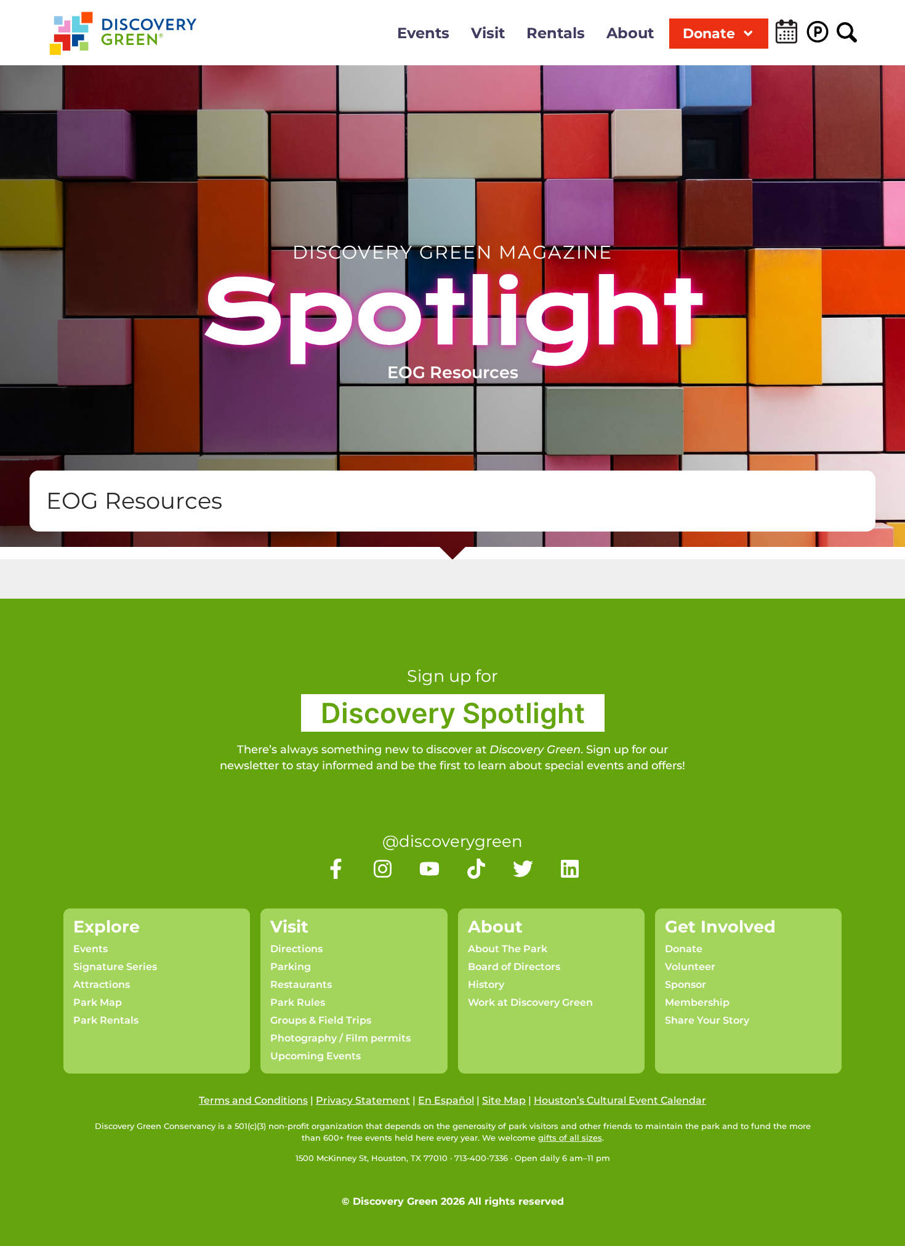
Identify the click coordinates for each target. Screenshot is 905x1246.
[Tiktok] (476, 869)
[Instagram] (382, 869)
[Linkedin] (570, 869)
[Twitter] (523, 869)
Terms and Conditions (253, 1100)
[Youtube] (429, 869)
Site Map (504, 1100)
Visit (488, 33)
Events (423, 33)
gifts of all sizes (570, 1138)
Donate (709, 33)
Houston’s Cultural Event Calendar (620, 1100)
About (630, 33)
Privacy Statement (363, 1100)
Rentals (555, 33)
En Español (446, 1100)
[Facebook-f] (336, 869)
